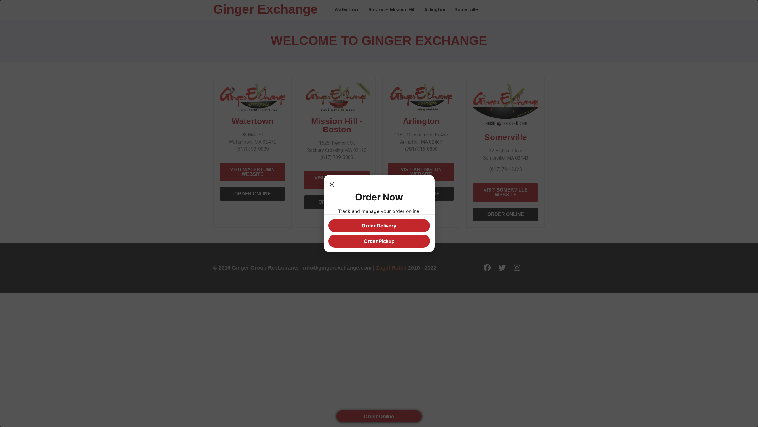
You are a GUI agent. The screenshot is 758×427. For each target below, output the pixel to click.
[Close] (332, 185)
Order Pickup (379, 241)
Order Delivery (379, 226)
